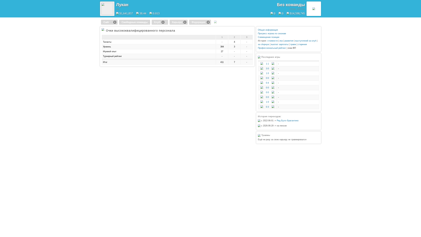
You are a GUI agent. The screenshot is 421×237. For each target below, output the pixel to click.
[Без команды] (314, 9)
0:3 (267, 107)
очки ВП (292, 48)
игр (281, 41)
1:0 (267, 73)
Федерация (198, 22)
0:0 (267, 78)
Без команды (291, 4)
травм (293, 44)
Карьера (177, 22)
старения (302, 44)
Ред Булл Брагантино (287, 120)
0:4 (267, 83)
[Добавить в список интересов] (130, 3)
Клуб (157, 22)
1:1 (267, 64)
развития (289, 41)
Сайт (107, 22)
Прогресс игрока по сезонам (272, 33)
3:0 (267, 68)
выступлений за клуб (305, 41)
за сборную (263, 44)
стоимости (272, 41)
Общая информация (268, 30)
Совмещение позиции (268, 37)
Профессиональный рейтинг (272, 48)
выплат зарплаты (279, 44)
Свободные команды (135, 22)
